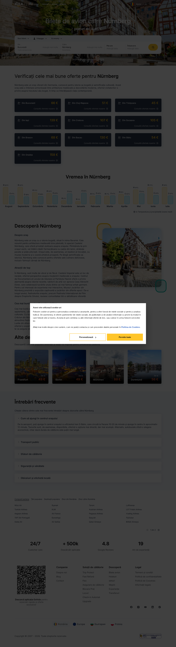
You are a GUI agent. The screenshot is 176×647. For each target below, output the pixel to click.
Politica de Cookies (130, 327)
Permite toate (125, 337)
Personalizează (86, 337)
